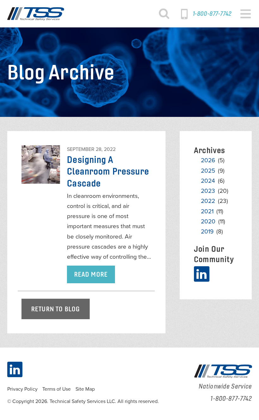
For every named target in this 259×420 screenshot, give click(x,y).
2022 (208, 201)
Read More (91, 274)
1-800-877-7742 (212, 13)
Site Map (85, 389)
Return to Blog (55, 309)
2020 (208, 221)
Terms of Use (56, 389)
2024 (208, 180)
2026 (208, 160)
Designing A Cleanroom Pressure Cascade (108, 171)
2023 (208, 190)
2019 (207, 231)
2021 (207, 211)
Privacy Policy (22, 389)
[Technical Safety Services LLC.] (35, 13)
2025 (208, 170)
